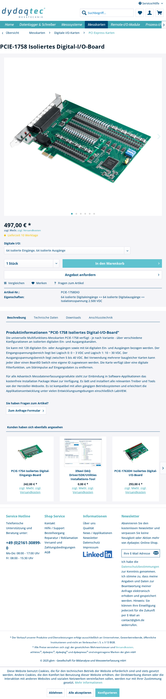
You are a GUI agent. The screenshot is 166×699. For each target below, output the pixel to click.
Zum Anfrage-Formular (24, 410)
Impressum (90, 547)
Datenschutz (91, 542)
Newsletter (90, 538)
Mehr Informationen (88, 682)
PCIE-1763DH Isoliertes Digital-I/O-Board (135, 473)
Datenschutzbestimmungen (140, 566)
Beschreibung (16, 317)
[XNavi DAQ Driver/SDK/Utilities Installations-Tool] (83, 453)
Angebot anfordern (80, 275)
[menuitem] (107, 13)
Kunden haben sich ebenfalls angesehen (35, 427)
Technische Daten (46, 317)
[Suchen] (84, 13)
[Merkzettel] (140, 13)
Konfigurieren (107, 693)
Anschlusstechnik (101, 317)
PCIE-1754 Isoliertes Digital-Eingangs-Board (30, 473)
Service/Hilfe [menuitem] (151, 3)
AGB (47, 552)
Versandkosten (30, 492)
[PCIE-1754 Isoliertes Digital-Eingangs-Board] (30, 453)
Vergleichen (15, 283)
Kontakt (50, 523)
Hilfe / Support (54, 528)
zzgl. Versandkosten (29, 230)
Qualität (88, 528)
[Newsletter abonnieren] (156, 553)
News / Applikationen (97, 533)
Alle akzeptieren (80, 693)
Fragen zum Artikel (70, 283)
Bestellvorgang (55, 533)
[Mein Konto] (150, 13)
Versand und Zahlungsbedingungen (60, 545)
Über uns (89, 523)
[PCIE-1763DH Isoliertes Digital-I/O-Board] (135, 453)
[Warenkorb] (159, 13)
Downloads (73, 317)
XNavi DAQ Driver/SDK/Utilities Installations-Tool (83, 475)
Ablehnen (55, 693)
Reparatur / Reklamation (61, 538)
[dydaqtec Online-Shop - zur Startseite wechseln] (23, 13)
